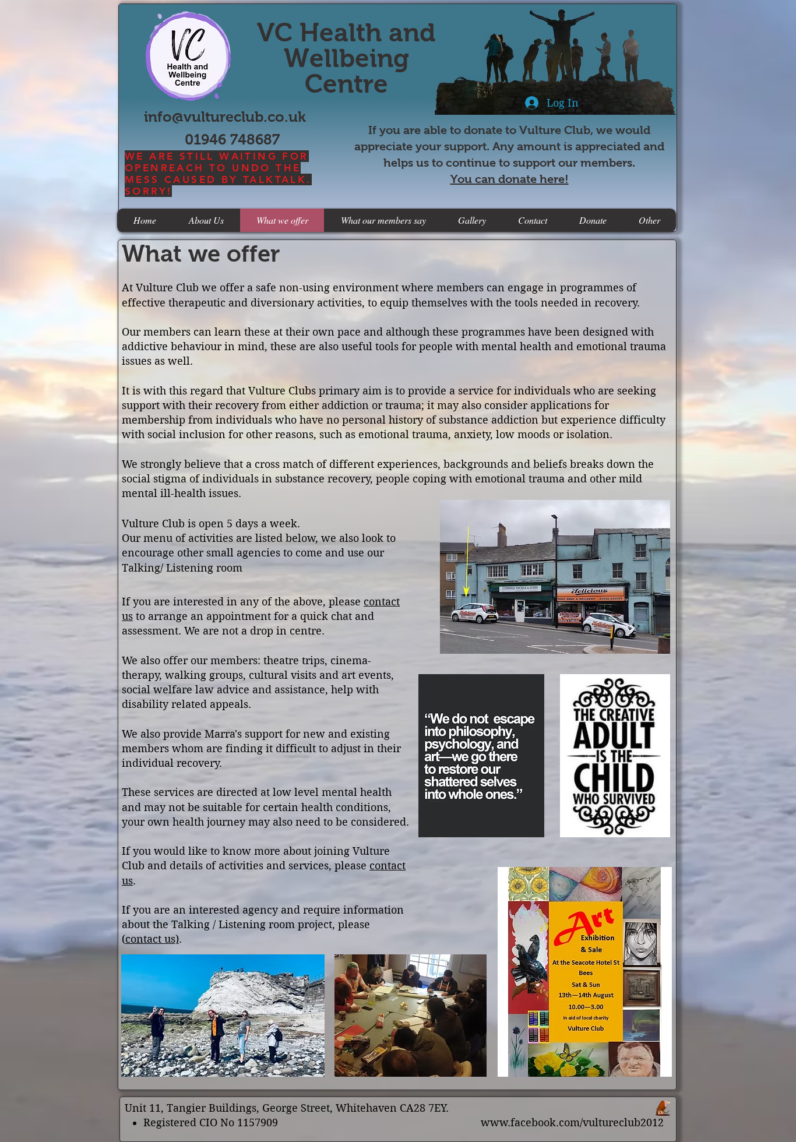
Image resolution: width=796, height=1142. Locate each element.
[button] (649, 220)
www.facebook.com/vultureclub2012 (572, 1122)
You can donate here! (509, 178)
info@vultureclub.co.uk (225, 116)
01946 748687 (232, 139)
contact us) (152, 939)
